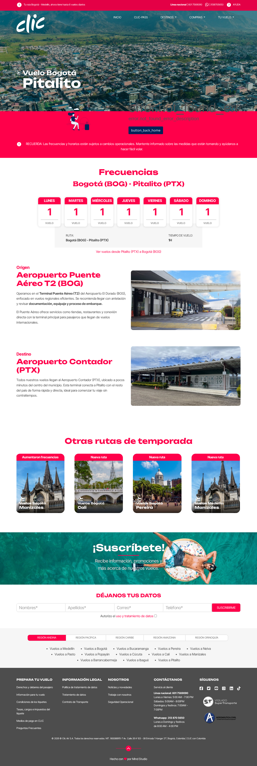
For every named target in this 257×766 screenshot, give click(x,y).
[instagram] (223, 688)
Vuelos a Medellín (62, 649)
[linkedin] (231, 688)
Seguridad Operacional (120, 701)
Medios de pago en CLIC (30, 720)
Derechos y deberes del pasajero (34, 687)
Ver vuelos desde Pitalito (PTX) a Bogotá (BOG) (128, 252)
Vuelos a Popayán (97, 654)
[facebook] (201, 688)
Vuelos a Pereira (169, 649)
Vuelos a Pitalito (169, 660)
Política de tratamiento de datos (79, 687)
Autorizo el (126, 616)
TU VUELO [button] (225, 17)
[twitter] (208, 688)
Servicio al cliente (163, 687)
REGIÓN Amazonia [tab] (164, 637)
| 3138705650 (216, 4)
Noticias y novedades (120, 687)
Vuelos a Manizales (192, 654)
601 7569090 (180, 693)
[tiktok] (239, 688)
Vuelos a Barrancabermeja (99, 660)
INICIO (117, 17)
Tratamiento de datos (74, 694)
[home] (30, 17)
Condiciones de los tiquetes (31, 701)
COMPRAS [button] (196, 17)
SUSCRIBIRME (226, 608)
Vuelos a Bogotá (95, 649)
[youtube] (216, 688)
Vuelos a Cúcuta (130, 654)
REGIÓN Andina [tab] (46, 637)
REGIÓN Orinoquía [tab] (206, 637)
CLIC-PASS (141, 17)
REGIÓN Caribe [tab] (125, 637)
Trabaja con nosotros (119, 694)
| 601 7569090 (186, 4)
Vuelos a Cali (161, 654)
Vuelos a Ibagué (137, 660)
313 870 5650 (176, 717)
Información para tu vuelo (30, 694)
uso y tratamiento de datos (134, 616)
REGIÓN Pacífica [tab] (86, 637)
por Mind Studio (137, 759)
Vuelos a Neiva (200, 649)
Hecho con (116, 759)
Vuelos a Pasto (65, 654)
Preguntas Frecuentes (28, 728)
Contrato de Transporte (75, 701)
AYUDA (236, 4)
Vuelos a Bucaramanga (133, 649)
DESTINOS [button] (167, 17)
